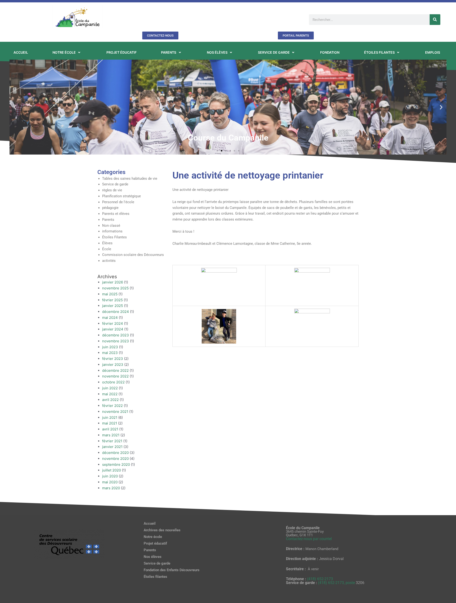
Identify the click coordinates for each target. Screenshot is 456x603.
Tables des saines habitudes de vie (129, 178)
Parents (108, 219)
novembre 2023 (115, 341)
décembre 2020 (115, 452)
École (106, 249)
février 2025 (112, 300)
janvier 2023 (112, 364)
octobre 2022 (113, 382)
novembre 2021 (115, 411)
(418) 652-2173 (320, 579)
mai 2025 (110, 294)
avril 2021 (110, 429)
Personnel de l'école (118, 202)
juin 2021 (109, 417)
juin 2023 (110, 347)
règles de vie (112, 190)
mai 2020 (110, 482)
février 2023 (112, 358)
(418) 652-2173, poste (337, 582)
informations (112, 231)
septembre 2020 (116, 464)
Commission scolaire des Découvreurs (133, 255)
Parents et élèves (115, 214)
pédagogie (110, 208)
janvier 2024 (112, 329)
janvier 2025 (112, 305)
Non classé (111, 225)
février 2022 (112, 405)
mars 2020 (111, 488)
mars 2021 (110, 435)
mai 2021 (109, 423)
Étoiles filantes (155, 577)
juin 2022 (110, 388)
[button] (15, 107)
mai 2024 (110, 317)
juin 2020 (110, 476)
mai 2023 (110, 352)
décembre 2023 (115, 335)
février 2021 (112, 441)
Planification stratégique (121, 196)
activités (109, 261)
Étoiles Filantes (114, 237)
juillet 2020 (111, 470)
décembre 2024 (115, 311)
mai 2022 (110, 394)
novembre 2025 (115, 288)
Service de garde (115, 184)
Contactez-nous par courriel (309, 539)
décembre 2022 (115, 370)
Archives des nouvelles (162, 530)
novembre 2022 (115, 376)
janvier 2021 (112, 446)
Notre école (153, 537)
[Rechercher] (435, 19)
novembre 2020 (115, 458)
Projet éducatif (155, 543)
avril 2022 (110, 399)
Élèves (107, 243)
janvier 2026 (112, 282)
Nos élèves (153, 557)
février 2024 (112, 323)
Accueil (150, 523)
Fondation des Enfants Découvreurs (172, 570)
